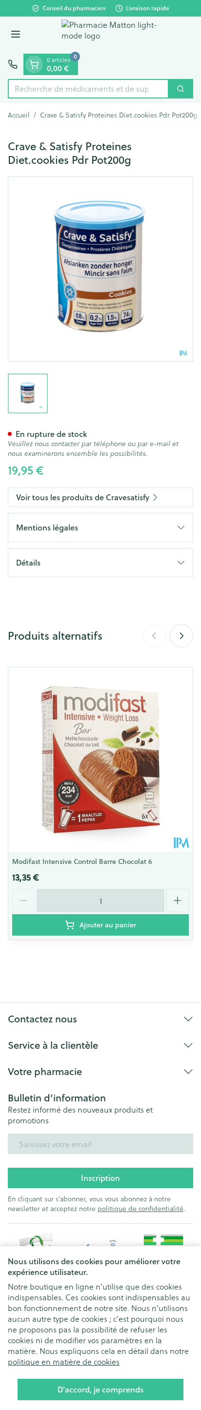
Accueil (19, 115)
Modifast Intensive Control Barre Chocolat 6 (82, 861)
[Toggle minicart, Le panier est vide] (34, 64)
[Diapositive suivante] (181, 635)
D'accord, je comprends (100, 1389)
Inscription (100, 1177)
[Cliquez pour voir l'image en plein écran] (100, 269)
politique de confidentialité (140, 1208)
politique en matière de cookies (64, 1361)
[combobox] (88, 88)
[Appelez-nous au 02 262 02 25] (13, 64)
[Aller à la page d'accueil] (110, 35)
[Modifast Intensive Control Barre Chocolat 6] (100, 759)
